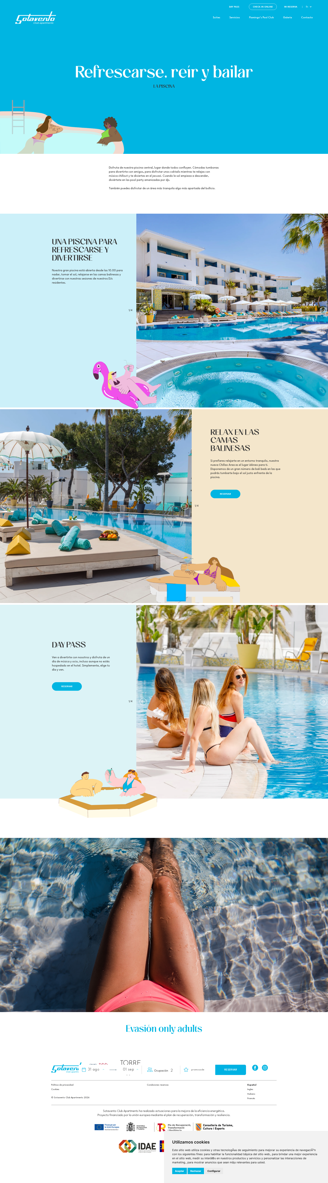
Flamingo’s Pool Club (261, 17)
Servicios (234, 17)
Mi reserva (290, 7)
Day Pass (234, 7)
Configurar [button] (213, 1170)
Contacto (307, 17)
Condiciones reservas (158, 1085)
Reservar (225, 494)
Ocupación (161, 1070)
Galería (287, 17)
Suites (216, 17)
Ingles (250, 1089)
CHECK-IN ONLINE (263, 7)
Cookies (55, 1089)
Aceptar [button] (179, 1170)
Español (251, 1085)
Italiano (251, 1094)
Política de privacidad (62, 1085)
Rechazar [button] (195, 1170)
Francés (251, 1098)
